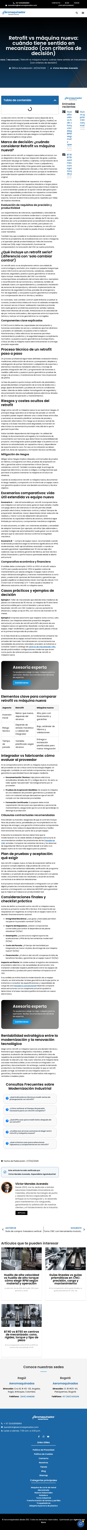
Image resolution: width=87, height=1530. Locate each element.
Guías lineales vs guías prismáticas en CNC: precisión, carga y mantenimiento (65, 1279)
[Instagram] (43, 1437)
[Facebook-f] (39, 1437)
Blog (67, 3)
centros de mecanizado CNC (42, 646)
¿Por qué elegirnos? (66, 5)
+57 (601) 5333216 (70, 1396)
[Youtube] (48, 1437)
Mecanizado (13, 59)
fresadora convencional (24, 985)
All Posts (21, 1213)
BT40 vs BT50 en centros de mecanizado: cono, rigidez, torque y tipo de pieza (21, 1336)
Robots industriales (44, 1493)
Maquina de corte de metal (43, 1487)
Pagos (76, 3)
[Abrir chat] (80, 1523)
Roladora (43, 1495)
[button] (83, 13)
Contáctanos (21, 682)
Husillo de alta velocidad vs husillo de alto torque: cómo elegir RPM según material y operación (21, 1279)
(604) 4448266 (27, 1396)
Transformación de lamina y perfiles (43, 1500)
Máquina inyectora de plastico (43, 1506)
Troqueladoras (44, 1503)
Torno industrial (43, 1498)
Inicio (2, 59)
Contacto (56, 3)
